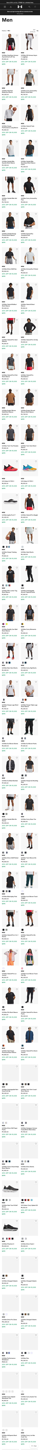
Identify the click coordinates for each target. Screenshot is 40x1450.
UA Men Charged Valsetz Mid (29, 1320)
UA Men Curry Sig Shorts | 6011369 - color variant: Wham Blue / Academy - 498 (25, 663)
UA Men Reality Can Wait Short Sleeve (9, 630)
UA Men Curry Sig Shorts (28, 668)
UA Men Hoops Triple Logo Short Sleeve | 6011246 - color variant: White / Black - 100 (22, 700)
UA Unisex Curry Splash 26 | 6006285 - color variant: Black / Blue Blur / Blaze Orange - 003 (28, 1200)
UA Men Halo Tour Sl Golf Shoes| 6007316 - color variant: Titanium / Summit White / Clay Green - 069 (6, 1200)
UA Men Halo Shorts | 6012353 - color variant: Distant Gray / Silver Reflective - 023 (22, 547)
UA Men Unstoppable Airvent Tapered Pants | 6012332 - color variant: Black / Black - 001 (22, 585)
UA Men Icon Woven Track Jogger (29, 897)
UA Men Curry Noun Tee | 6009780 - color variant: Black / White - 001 (22, 814)
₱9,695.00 (24, 1284)
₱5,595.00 (24, 202)
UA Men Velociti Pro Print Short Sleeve (9, 375)
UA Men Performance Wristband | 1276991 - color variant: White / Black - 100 (6, 1353)
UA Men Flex (25, 1358)
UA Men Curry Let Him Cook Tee (28, 1436)
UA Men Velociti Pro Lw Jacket (9, 974)
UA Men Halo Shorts (27, 552)
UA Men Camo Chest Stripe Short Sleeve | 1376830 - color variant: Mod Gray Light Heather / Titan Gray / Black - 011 (6, 1161)
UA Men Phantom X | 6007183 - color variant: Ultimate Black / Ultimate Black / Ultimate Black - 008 (12, 1239)
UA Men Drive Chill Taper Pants (9, 1128)
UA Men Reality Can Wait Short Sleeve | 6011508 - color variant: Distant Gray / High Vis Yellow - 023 (6, 624)
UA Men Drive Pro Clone (9, 1319)
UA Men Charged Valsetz (9, 1281)
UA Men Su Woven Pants (29, 743)
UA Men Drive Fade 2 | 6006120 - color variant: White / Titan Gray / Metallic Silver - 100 (25, 1239)
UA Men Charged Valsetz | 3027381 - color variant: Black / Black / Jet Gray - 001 (3, 1276)
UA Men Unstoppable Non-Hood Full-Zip (10, 1090)
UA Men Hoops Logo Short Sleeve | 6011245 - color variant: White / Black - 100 (3, 700)
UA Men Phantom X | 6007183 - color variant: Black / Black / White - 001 (3, 1239)
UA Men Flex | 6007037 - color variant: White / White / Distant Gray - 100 (28, 1353)
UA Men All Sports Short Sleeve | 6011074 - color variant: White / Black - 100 (6, 1430)
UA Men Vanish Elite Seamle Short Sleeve (8, 162)
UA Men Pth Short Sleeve (10, 1012)
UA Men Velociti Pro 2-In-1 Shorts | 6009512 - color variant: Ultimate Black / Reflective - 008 (3, 930)
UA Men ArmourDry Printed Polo (29, 269)
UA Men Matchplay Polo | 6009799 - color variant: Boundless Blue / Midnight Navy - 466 (9, 891)
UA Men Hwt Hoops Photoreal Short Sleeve (9, 1051)
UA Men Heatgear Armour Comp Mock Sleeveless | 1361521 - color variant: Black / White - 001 (22, 1123)
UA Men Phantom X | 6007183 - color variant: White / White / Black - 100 (6, 1239)
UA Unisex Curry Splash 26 (29, 1205)
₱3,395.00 (5, 165)
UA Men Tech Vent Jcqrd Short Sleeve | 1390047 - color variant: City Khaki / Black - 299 (25, 1084)
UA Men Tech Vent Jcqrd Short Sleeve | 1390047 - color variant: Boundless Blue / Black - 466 (28, 1084)
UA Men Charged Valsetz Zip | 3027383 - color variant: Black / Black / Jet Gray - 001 (22, 1276)
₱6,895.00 (5, 746)
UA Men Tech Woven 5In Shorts (28, 858)
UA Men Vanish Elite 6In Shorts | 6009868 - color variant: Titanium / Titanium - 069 (6, 814)
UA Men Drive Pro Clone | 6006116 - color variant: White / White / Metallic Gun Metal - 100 (6, 1314)
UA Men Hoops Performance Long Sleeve (10, 126)
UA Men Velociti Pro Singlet (29, 515)
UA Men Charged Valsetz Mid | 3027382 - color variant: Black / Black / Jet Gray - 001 (22, 1314)
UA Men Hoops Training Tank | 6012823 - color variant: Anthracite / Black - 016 (3, 547)
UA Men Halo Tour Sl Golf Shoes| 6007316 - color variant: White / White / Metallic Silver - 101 (9, 1200)
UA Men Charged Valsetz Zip (29, 1281)
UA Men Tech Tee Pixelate (10, 446)
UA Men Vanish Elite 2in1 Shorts (9, 199)
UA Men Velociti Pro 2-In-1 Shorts (10, 935)
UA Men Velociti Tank (27, 126)
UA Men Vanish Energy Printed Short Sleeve (9, 234)
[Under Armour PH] (20, 6)
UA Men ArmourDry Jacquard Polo (27, 234)
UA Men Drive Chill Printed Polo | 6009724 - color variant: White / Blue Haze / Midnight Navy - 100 (6, 853)
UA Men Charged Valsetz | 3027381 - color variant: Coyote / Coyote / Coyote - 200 (6, 1276)
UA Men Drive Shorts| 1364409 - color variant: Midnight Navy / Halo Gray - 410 (28, 1161)
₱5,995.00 (5, 861)
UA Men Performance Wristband (8, 1359)
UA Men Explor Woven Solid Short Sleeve (9, 411)
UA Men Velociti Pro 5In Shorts (28, 935)
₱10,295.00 (5, 1322)
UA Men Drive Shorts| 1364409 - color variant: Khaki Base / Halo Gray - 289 (25, 1161)
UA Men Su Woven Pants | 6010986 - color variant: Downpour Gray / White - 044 (25, 738)
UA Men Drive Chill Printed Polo (10, 858)
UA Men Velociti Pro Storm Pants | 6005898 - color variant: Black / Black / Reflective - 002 (22, 1007)
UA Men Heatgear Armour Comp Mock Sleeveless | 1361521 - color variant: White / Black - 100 (25, 1123)
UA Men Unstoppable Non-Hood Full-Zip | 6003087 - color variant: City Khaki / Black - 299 (6, 1084)
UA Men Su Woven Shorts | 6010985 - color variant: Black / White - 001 (3, 738)
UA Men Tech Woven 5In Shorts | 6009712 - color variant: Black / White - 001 (22, 853)
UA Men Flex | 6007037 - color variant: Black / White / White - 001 (22, 1353)
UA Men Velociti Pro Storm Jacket (29, 1051)
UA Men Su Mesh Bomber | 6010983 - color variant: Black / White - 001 (3, 775)
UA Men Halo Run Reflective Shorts (7, 91)
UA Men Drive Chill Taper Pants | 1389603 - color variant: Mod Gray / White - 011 (3, 1123)
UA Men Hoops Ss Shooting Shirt (29, 781)
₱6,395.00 (24, 554)
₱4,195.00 (24, 342)
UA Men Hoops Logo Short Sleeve (10, 705)
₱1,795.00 (5, 708)
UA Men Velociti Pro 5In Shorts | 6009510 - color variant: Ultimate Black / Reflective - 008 (22, 930)
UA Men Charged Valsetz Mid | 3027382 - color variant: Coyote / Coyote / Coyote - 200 (25, 1314)
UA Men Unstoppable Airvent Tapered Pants (28, 591)
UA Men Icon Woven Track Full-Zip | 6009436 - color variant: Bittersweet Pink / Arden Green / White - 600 (22, 968)
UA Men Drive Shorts (27, 1166)
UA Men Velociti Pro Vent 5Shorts (9, 340)
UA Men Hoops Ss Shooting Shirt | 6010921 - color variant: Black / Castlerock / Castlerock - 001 (22, 775)
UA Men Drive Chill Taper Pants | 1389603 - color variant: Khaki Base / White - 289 (6, 1123)
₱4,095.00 (5, 823)
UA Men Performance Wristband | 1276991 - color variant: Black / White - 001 (3, 1353)
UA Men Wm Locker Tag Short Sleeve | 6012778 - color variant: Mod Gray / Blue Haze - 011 (6, 585)
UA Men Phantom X (8, 1244)
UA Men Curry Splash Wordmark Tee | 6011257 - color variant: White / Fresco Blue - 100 (6, 1391)
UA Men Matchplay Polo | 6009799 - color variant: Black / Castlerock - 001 (3, 891)
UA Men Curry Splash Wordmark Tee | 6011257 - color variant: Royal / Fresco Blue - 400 (9, 1391)
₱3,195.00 (5, 343)
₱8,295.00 (5, 1093)
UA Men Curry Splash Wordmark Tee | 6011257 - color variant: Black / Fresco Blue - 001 (3, 1391)
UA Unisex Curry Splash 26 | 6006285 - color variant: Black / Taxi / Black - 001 (22, 1200)
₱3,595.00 (5, 379)
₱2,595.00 (5, 130)
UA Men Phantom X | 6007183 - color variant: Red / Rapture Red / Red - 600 (9, 1239)
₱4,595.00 (24, 1169)
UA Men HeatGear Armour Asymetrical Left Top (10, 56)
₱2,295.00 (5, 517)
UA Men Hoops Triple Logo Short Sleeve (29, 705)
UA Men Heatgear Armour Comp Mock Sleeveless (29, 1128)
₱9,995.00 (5, 1209)
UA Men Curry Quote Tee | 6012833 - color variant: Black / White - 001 (22, 1391)
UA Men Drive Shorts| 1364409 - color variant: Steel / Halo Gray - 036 (22, 1161)
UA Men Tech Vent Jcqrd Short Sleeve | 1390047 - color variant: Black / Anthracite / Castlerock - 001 (22, 1084)
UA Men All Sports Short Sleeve (9, 1436)
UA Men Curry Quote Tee (29, 1397)
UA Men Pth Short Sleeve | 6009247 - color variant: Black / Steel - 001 (3, 1007)
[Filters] (37, 31)
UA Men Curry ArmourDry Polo (29, 199)
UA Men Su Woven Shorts (10, 743)
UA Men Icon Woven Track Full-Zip (29, 974)
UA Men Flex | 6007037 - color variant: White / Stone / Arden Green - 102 (31, 1353)
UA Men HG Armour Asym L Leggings (29, 56)
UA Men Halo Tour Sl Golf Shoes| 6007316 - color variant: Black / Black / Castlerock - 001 (3, 1200)
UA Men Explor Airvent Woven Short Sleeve (28, 411)
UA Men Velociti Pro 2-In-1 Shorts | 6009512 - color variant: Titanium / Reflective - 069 (6, 930)
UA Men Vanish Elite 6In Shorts (9, 820)
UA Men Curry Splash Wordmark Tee (8, 1397)
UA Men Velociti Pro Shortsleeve (27, 375)
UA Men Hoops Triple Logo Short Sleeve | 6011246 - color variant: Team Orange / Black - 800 (25, 700)
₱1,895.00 (5, 59)
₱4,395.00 (5, 94)
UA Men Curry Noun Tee (28, 819)
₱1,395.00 (5, 1170)
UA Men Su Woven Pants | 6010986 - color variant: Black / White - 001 (22, 738)
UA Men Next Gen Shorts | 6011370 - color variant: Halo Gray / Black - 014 (6, 663)
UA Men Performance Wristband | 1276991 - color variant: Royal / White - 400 (9, 1353)
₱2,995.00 (5, 414)
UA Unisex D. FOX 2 (8, 481)
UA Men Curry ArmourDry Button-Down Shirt (29, 91)
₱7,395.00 (24, 594)
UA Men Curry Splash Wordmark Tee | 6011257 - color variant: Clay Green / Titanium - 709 (12, 1391)
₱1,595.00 (5, 448)
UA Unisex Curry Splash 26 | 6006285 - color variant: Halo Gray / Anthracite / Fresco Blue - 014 (31, 1200)
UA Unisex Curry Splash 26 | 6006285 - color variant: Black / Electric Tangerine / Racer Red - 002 (25, 1200)
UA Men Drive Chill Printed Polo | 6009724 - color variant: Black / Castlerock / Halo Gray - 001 (3, 853)
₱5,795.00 (24, 94)
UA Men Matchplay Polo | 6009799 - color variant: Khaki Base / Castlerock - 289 (6, 891)
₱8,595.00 (24, 1246)
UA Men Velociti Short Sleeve (28, 305)
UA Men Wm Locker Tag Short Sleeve (9, 591)
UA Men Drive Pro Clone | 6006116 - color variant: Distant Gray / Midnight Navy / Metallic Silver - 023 (3, 1314)
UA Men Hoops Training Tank (9, 552)
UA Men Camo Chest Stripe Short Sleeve (10, 1167)
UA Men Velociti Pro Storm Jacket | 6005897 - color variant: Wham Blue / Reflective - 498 (22, 1046)
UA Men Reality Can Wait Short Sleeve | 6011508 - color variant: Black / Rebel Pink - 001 (3, 624)
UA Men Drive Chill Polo (9, 269)
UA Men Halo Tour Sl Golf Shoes (9, 1206)
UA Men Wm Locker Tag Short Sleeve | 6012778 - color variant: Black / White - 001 (3, 585)
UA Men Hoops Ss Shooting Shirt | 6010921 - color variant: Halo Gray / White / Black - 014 (25, 775)
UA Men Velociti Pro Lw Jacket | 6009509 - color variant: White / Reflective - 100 (3, 968)
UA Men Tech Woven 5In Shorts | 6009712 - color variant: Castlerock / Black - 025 (25, 853)
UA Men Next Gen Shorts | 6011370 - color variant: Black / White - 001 (3, 663)
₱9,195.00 (5, 977)
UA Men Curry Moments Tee (28, 630)
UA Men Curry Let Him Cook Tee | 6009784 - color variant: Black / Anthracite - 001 (22, 1430)
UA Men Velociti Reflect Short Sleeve (9, 305)
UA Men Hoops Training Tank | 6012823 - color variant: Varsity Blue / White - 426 (9, 547)
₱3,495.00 (24, 670)
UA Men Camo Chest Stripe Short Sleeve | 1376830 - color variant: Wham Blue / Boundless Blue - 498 (9, 1161)
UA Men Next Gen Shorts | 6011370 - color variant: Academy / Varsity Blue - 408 (9, 663)
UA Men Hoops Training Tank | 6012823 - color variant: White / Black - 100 (6, 547)
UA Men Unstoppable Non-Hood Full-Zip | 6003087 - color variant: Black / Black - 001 (3, 1084)
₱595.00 (4, 1362)
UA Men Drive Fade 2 (27, 1244)
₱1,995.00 (24, 449)
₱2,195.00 (24, 128)
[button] (29, 7)
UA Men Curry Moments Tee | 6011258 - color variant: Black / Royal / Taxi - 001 (22, 624)
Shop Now (20, 13)
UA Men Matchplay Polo (9, 896)
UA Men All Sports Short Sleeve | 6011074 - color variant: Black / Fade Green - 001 (3, 1430)
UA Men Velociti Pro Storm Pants (29, 1013)
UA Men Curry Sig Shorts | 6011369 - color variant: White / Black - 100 (22, 663)
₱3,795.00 (5, 202)
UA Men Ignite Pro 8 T (9, 515)
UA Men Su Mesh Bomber (10, 780)
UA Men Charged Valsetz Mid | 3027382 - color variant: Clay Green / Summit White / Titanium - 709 (28, 1314)
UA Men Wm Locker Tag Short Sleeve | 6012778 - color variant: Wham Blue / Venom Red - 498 (9, 585)
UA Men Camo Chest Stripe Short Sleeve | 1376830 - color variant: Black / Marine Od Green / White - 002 (3, 1161)
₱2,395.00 (5, 308)
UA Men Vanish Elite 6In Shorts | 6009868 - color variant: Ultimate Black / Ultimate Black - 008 (3, 814)
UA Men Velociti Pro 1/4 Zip (29, 340)
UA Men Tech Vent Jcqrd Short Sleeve (29, 1090)
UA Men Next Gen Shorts (9, 668)
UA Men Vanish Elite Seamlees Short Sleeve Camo (28, 163)
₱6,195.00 (5, 483)
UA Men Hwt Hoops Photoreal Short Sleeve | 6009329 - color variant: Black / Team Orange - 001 (3, 1046)
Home (4, 30)
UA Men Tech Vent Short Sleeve (28, 446)
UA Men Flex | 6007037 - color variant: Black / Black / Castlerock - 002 (25, 1353)
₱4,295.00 (24, 1360)
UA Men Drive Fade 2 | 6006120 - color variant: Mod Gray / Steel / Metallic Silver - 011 (22, 1239)
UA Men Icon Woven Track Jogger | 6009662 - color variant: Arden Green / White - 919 (22, 891)
